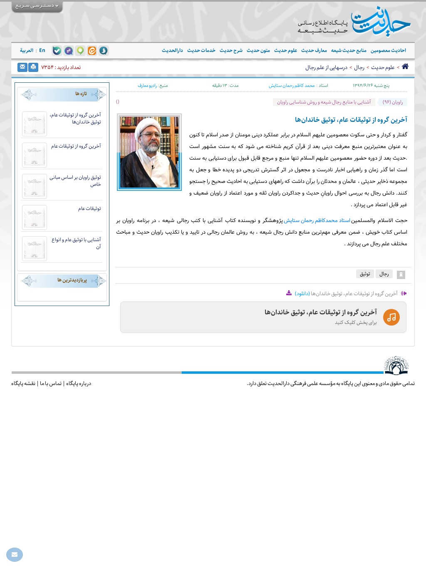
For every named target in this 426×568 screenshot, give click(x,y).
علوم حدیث (383, 67)
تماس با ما (51, 383)
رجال (359, 67)
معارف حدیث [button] (314, 50)
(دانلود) (302, 293)
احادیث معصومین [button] (388, 50)
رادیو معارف (147, 85)
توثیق (365, 274)
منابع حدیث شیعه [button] (349, 50)
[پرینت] (33, 67)
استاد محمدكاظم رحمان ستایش (317, 221)
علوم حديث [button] (285, 50)
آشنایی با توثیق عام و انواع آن (76, 243)
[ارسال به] (22, 67)
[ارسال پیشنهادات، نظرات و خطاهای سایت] (14, 555)
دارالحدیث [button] (172, 50)
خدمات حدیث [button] (201, 50)
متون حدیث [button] (258, 50)
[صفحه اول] (405, 67)
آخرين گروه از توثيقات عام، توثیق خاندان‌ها (75, 118)
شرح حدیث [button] (231, 50)
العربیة (26, 50)
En (42, 50)
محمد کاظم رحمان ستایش (292, 85)
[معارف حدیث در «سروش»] (103, 50)
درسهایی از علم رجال (326, 67)
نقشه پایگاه (23, 383)
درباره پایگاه (78, 383)
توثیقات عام (89, 208)
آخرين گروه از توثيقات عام (76, 146)
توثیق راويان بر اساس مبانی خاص (75, 180)
